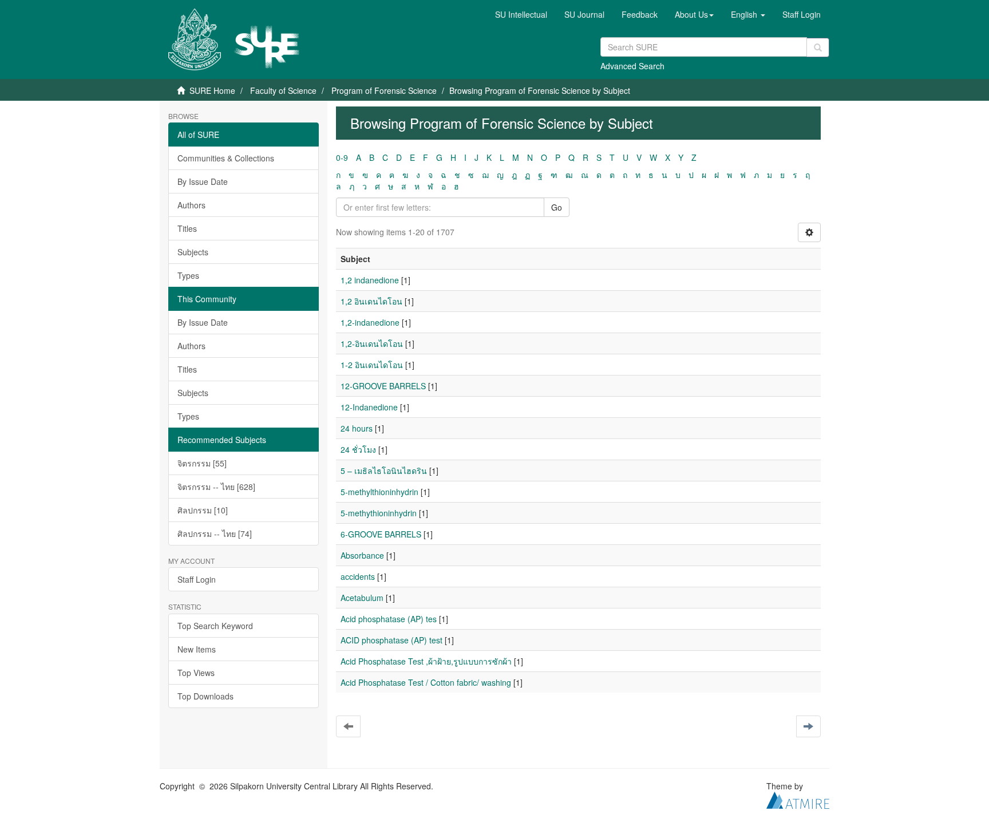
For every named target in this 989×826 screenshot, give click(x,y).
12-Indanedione (369, 407)
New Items (196, 649)
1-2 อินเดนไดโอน (372, 364)
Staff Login (196, 579)
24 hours (357, 428)
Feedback (640, 14)
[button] (694, 14)
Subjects (192, 252)
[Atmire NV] (797, 799)
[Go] (817, 47)
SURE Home (212, 90)
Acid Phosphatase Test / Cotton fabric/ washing (426, 682)
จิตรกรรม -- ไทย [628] (216, 486)
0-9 (342, 157)
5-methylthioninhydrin (379, 491)
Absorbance (362, 555)
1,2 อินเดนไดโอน (371, 301)
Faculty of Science (283, 90)
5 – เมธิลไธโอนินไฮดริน (384, 470)
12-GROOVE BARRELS (383, 386)
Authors (191, 205)
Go (556, 207)
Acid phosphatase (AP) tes (389, 619)
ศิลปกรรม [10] (202, 510)
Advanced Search (632, 66)
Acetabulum (362, 597)
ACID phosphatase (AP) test (391, 640)
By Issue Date (202, 181)
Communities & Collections (225, 158)
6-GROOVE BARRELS (381, 534)
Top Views (196, 672)
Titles (187, 228)
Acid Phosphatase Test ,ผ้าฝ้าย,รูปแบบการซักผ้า (426, 661)
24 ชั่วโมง (358, 449)
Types (188, 275)
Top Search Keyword (215, 625)
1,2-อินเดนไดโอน (372, 343)
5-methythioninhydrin (379, 513)
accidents (358, 576)
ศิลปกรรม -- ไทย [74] (214, 533)
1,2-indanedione (370, 322)
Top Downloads (205, 696)
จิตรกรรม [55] (202, 463)
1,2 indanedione (370, 280)
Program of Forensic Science (384, 90)
